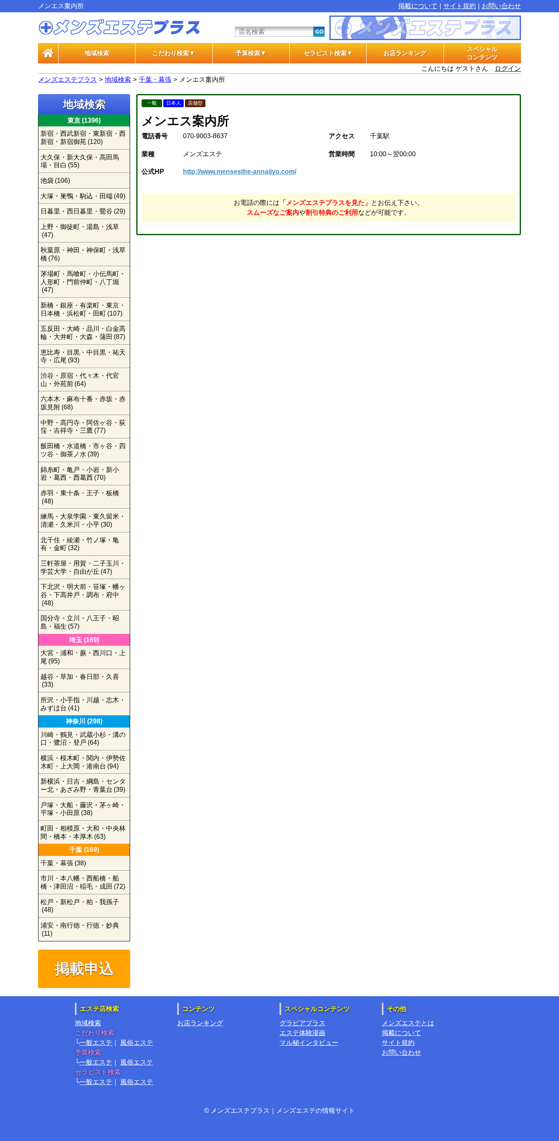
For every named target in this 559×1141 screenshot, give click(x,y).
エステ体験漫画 (302, 1032)
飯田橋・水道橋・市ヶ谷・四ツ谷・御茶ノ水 (83, 450)
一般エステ (95, 1042)
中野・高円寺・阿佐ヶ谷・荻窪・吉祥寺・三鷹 (83, 426)
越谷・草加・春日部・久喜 (80, 680)
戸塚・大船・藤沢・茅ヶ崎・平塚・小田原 (83, 809)
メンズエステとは (408, 1023)
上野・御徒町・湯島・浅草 (80, 230)
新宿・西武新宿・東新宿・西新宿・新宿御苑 (83, 137)
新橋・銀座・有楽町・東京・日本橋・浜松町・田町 (83, 309)
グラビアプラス (302, 1023)
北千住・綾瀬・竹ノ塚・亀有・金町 (80, 544)
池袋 (55, 180)
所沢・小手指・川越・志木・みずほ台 (83, 704)
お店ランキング (404, 53)
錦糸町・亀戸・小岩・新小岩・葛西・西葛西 (80, 473)
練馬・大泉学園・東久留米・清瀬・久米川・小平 (83, 520)
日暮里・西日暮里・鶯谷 (83, 211)
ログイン (508, 68)
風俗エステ (136, 1042)
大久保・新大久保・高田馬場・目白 (80, 161)
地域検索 (97, 53)
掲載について (417, 5)
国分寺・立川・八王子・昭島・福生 (80, 622)
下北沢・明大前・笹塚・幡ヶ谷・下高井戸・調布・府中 (83, 594)
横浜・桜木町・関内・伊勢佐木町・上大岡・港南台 (83, 762)
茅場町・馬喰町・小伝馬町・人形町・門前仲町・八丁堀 (83, 281)
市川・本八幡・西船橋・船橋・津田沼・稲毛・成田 (83, 882)
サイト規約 (459, 5)
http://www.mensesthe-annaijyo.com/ (239, 171)
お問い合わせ (501, 5)
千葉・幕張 (155, 79)
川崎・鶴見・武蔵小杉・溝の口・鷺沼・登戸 (83, 738)
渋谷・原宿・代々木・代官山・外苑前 (80, 379)
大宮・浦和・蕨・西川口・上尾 (83, 657)
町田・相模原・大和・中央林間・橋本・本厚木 (83, 832)
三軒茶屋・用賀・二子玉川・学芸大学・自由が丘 (83, 567)
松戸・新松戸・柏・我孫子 (80, 906)
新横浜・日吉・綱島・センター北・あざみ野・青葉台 (83, 785)
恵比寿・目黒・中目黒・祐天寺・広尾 (83, 356)
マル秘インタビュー (309, 1042)
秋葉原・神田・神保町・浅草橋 (83, 254)
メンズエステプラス (67, 79)
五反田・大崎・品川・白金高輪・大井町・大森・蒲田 (83, 332)
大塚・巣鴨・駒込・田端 (83, 196)
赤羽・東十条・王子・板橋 (80, 497)
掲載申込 (84, 968)
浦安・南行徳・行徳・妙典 (80, 929)
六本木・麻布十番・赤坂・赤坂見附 (83, 403)
